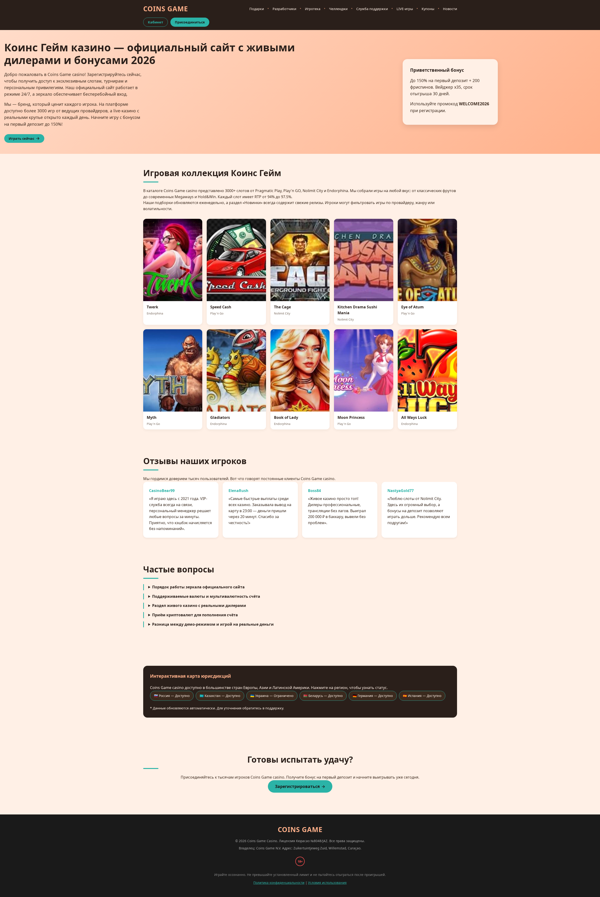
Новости (450, 9)
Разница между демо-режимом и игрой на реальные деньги (213, 624)
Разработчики (284, 9)
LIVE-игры (405, 9)
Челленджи (338, 9)
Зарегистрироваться (297, 786)
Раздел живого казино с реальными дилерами (199, 605)
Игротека (312, 9)
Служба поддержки (372, 9)
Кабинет (155, 22)
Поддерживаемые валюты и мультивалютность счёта (206, 596)
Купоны (428, 9)
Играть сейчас (21, 138)
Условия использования (327, 882)
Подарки (256, 9)
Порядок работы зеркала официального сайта (198, 587)
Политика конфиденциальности (278, 882)
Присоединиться (190, 22)
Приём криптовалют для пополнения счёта (195, 614)
